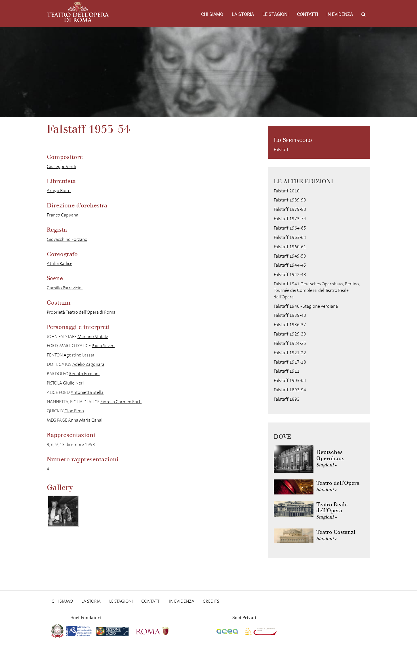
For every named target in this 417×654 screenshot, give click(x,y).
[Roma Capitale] (160, 630)
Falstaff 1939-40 (290, 315)
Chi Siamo (212, 14)
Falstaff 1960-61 (290, 247)
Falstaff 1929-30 (290, 334)
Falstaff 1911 (287, 371)
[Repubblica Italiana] (58, 630)
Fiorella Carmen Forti (121, 402)
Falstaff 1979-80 (290, 209)
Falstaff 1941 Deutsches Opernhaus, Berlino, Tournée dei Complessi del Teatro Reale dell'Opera (317, 290)
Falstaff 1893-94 (290, 390)
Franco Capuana (62, 215)
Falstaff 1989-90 (290, 200)
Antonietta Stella (87, 392)
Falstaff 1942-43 (290, 274)
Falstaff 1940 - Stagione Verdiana (306, 306)
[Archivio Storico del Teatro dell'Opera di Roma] (78, 12)
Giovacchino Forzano (67, 239)
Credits (211, 601)
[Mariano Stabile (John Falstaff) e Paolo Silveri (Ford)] (63, 511)
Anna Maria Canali (86, 420)
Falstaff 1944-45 (290, 265)
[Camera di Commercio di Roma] (260, 630)
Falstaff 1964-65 (290, 228)
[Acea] (227, 630)
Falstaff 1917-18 (290, 362)
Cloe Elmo (74, 411)
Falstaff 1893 (287, 399)
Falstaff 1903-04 (290, 380)
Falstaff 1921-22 (290, 353)
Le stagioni (275, 14)
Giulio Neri (73, 383)
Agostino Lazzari (80, 355)
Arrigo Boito (59, 191)
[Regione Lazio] (113, 630)
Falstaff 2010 (287, 191)
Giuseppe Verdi (61, 166)
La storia (243, 14)
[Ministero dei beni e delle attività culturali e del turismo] (80, 630)
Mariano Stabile (92, 336)
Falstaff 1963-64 (290, 237)
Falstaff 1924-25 (290, 343)
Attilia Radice (59, 263)
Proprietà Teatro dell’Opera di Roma (81, 312)
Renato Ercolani (84, 374)
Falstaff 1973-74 (290, 219)
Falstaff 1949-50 (290, 256)
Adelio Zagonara (88, 364)
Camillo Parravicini (65, 288)
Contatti (307, 14)
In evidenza (340, 14)
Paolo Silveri (103, 346)
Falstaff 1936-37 (290, 325)
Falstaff (281, 149)
